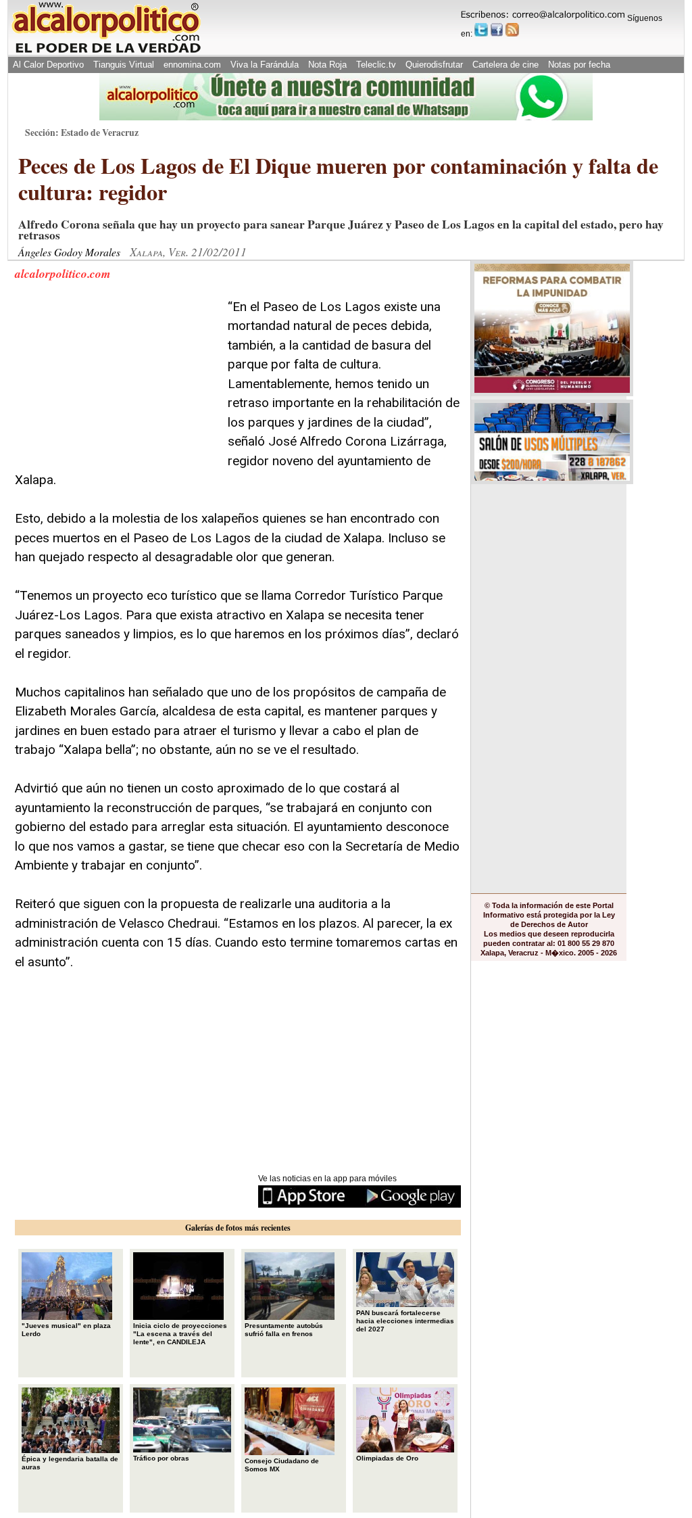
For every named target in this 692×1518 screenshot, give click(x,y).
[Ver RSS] (512, 30)
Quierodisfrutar (434, 65)
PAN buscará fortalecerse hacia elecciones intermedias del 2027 (405, 1321)
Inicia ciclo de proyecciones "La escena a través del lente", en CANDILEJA (180, 1334)
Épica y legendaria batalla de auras (70, 1463)
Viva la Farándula (264, 65)
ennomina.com (192, 65)
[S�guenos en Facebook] (497, 30)
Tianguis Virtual (123, 65)
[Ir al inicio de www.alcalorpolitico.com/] (106, 52)
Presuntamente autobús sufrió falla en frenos (284, 1329)
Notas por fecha (579, 65)
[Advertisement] (116, 382)
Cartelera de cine (505, 65)
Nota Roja (327, 65)
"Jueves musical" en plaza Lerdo (66, 1329)
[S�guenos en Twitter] (481, 30)
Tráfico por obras (161, 1458)
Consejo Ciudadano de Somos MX (282, 1465)
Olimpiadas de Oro (387, 1458)
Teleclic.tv (376, 65)
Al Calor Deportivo (48, 65)
